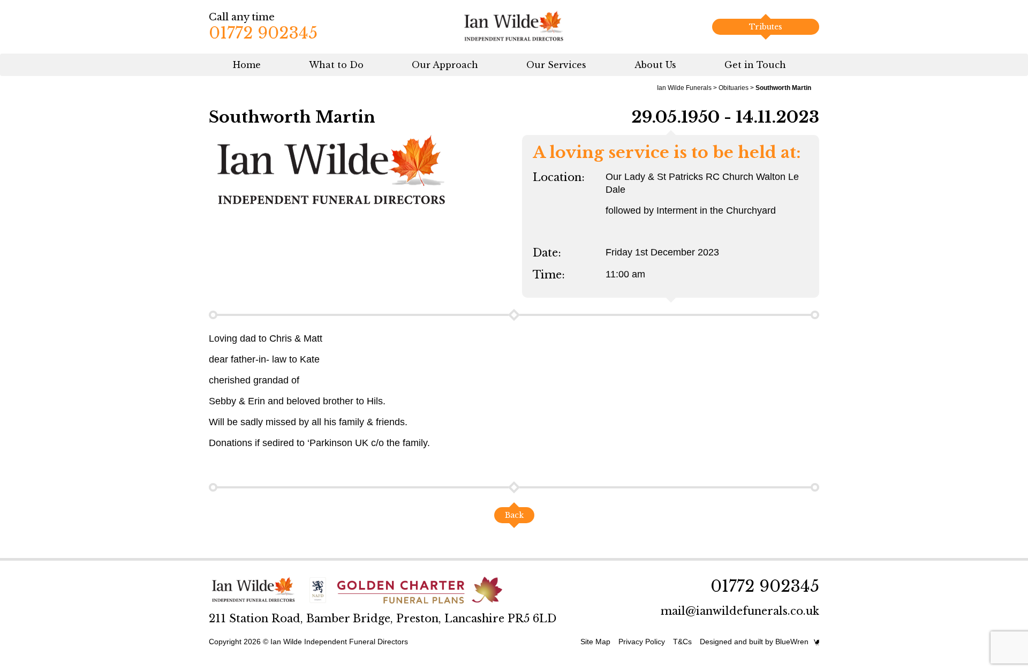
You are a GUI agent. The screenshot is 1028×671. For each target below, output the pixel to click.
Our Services (556, 64)
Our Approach (445, 64)
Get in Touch (755, 64)
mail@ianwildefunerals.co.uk (740, 611)
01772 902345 (263, 33)
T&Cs (682, 641)
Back (514, 515)
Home (247, 64)
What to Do (336, 64)
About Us (655, 64)
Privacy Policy (641, 641)
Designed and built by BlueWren (754, 641)
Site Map (595, 641)
